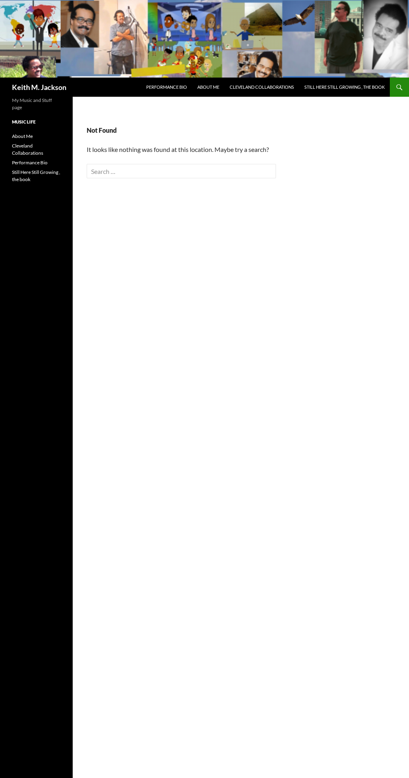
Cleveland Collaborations (262, 87)
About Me (208, 87)
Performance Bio (166, 87)
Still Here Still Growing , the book (344, 87)
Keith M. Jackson (39, 87)
